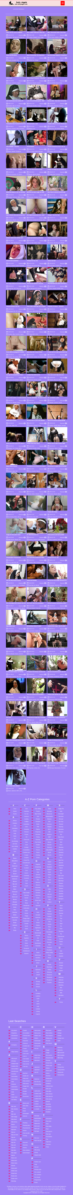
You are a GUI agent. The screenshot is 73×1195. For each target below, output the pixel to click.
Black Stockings (53, 356)
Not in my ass (37, 1140)
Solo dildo (48, 1091)
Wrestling (61, 995)
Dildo (34, 562)
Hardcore (14, 83)
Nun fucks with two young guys (35, 603)
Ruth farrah (49, 1043)
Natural (49, 864)
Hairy (55, 220)
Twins (61, 944)
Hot (13, 356)
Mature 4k (37, 1121)
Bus (15, 927)
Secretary (61, 816)
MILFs (20, 174)
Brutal (57, 83)
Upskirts (61, 956)
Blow (14, 334)
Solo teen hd (49, 1096)
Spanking (61, 865)
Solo (61, 857)
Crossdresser (26, 862)
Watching (61, 977)
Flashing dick (26, 1125)
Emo (26, 940)
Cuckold (26, 868)
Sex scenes (49, 1055)
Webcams (61, 982)
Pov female (37, 1177)
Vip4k (59, 1040)
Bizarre (15, 894)
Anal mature (14, 1079)
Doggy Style (52, 174)
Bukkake (15, 925)
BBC (9, 242)
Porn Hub (22, 149)
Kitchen (38, 984)
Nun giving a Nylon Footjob (34, 626)
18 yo (51, 288)
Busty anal (14, 1176)
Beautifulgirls (16, 379)
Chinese (26, 832)
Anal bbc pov (14, 1071)
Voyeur (61, 970)
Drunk (26, 926)
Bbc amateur (14, 1109)
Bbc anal (13, 1106)
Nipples (22, 334)
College (26, 847)
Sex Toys (61, 821)
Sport (61, 870)
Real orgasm (49, 1035)
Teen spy (48, 1134)
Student (61, 888)
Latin (38, 1001)
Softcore (61, 855)
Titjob (61, 923)
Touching (61, 931)
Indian (17, 745)
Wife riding (60, 1057)
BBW (19, 197)
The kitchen (49, 1136)
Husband (38, 945)
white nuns (9, 78)
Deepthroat (18, 151)
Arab (9, 630)
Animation (61, 37)
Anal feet (13, 1074)
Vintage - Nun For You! (54, 215)
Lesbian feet (37, 1096)
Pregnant (49, 947)
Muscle (49, 855)
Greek (37, 898)
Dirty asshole (26, 1081)
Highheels (38, 927)
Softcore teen (49, 1086)
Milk (49, 832)
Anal (51, 83)
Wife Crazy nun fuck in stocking (56, 649)
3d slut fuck (14, 1038)
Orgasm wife (37, 1155)
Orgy (17, 288)
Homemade (38, 933)
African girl (14, 1058)
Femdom (31, 745)
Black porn (14, 1160)
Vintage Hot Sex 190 (53, 557)
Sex (20, 288)
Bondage (64, 425)
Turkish (61, 939)
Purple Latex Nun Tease (33, 443)
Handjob (38, 915)
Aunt (15, 851)
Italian (13, 425)
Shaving (61, 826)
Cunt (26, 880)
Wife (61, 992)
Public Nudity (49, 952)
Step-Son (61, 860)
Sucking (61, 891)
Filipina (38, 829)
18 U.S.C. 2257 (38, 1191)
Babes (9, 151)
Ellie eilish (25, 1105)
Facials (38, 811)
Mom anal (37, 1126)
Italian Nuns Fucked (11, 466)
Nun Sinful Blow (10, 329)
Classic (18, 402)
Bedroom (10, 745)
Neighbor (49, 867)
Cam (26, 808)
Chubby (22, 197)
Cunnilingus (22, 585)
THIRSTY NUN (31, 649)
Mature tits (37, 1123)
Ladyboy (38, 996)
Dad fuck (25, 1073)
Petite (49, 934)
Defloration (26, 908)
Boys (40, 722)
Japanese (21, 767)
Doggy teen (26, 1086)
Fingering (60, 448)
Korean (38, 986)
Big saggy (14, 1152)
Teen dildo (48, 1126)
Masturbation (57, 767)
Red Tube (42, 765)
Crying (26, 865)
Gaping (38, 869)
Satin (61, 811)
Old (32, 242)
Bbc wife (13, 1114)
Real (37, 516)
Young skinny (61, 1069)
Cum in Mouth (23, 220)
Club (26, 842)
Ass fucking (57, 128)
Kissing (35, 379)
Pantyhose (49, 919)
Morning (49, 847)
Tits (61, 926)
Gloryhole (37, 887)
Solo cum (48, 1088)
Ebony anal (26, 1103)
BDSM (30, 60)
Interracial (37, 960)
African (10, 128)
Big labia (13, 1150)
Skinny (61, 839)
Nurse (49, 879)
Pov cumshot (37, 1174)
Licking (16, 356)
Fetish (37, 824)
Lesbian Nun (9, 694)
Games (61, 676)
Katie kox (36, 1079)
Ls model (36, 1109)
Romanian (49, 977)
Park (49, 921)
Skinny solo (49, 1065)
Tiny (61, 921)
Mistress (49, 834)
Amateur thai (14, 1066)
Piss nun (8, 717)
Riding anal (49, 1038)
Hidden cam (37, 1035)
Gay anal (25, 1142)
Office (49, 889)
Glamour (38, 882)
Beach (15, 873)
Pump (49, 955)
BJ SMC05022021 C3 (32, 534)
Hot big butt (37, 1046)
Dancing (26, 895)
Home (37, 930)
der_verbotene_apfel (53, 397)
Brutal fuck (14, 1173)
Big (55, 242)
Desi (15, 562)
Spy (61, 873)
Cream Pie (55, 516)
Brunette (31, 425)
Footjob (36, 630)
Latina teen (37, 1091)
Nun (18, 60)
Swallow (61, 893)
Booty (14, 907)
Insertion (38, 957)
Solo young (49, 1099)
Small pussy (49, 1078)
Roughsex (49, 980)
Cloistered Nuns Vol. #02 (12, 306)
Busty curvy (14, 1178)
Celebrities (26, 824)
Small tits (61, 850)
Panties (49, 916)
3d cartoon (14, 1030)
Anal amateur (14, 1068)
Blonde (21, 379)
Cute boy (25, 1066)
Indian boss (37, 1055)
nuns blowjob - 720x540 (12, 146)
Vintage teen (61, 1038)
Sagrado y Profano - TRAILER (56, 306)
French (38, 850)
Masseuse (49, 814)
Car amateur (26, 1033)
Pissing (49, 939)
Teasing (61, 913)
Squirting (61, 878)
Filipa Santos (14, 1051)
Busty (14, 930)
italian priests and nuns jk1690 (56, 534)
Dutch (26, 928)
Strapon (61, 883)
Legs (38, 1006)
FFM (38, 826)
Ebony (26, 935)
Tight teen (48, 1141)
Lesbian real (37, 1106)
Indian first (37, 1057)
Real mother (49, 1033)
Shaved (61, 824)
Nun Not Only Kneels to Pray (34, 169)
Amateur (10, 37)
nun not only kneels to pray (13, 580)
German (14, 676)
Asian (30, 493)
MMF (49, 837)
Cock (38, 37)
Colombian (13, 585)
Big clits (13, 1142)
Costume (21, 653)
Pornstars (63, 767)
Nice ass (36, 1138)
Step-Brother (15, 917)
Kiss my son (37, 1081)
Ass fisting (14, 1099)
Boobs (59, 356)
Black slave (14, 1163)
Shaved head (49, 1057)
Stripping (61, 886)
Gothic (9, 425)
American (56, 105)
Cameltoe (26, 811)
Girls (38, 699)
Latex (37, 998)
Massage (40, 151)
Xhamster (22, 35)
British (51, 653)
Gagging (38, 864)
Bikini (14, 889)
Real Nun (29, 512)
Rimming (49, 972)
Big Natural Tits (16, 37)
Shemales (61, 829)
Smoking (61, 852)
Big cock (22, 37)
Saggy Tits (61, 808)
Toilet (61, 928)
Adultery (57, 37)
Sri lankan (48, 1106)
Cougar (26, 855)
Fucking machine (40, 562)
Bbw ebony (14, 1122)
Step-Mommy (49, 839)
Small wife (48, 1081)
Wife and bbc (61, 1052)
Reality (49, 964)
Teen (61, 916)
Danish (26, 898)
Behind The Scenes (37, 220)
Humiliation (42, 699)
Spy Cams (61, 875)
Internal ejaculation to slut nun (35, 283)
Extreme (26, 953)
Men (49, 821)
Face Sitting (38, 808)
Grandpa (38, 892)
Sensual (61, 819)
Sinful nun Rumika (32, 580)
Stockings (60, 880)
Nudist (49, 874)
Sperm (61, 868)
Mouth (49, 852)
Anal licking (14, 1076)
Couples (39, 105)
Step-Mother (49, 850)
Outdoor (35, 242)
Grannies (38, 895)
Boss (44, 220)
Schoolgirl (61, 814)
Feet (51, 60)
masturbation (30, 146)
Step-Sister (61, 837)
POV (49, 945)
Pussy (49, 957)
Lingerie (19, 83)
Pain (49, 908)
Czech (26, 886)
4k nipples (14, 1045)
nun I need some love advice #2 (14, 101)
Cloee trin (25, 1040)
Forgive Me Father (52, 512)
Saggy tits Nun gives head (13, 534)
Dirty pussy (26, 1083)
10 (21, 9)
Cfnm (62, 288)
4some (15, 814)
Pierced (49, 937)
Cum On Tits (56, 722)
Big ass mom (14, 1134)
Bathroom (14, 866)
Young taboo (61, 1075)
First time (60, 516)
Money (49, 842)
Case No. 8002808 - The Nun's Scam (37, 397)
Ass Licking (31, 151)
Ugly (61, 951)
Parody (49, 924)
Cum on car (26, 1061)
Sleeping (61, 847)
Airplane (55, 471)
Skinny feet (49, 1070)
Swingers (61, 898)
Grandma (37, 890)
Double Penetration (20, 265)
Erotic (26, 943)
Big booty (13, 1140)
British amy (14, 1170)
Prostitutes (49, 950)
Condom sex (26, 852)
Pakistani (49, 914)
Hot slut (36, 1048)
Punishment (43, 356)
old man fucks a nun (32, 123)
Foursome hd (26, 1128)
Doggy (42, 37)
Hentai (38, 922)
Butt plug (13, 1181)
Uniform (61, 953)
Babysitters (17, 630)
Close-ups (62, 608)
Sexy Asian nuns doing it (13, 785)
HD (18, 174)
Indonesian (38, 955)
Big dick (13, 1147)
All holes (13, 1061)
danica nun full (51, 260)
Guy (38, 903)
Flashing (38, 839)
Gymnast (38, 905)
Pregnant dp (37, 1180)
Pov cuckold (37, 1172)
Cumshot (39, 83)
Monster (49, 844)
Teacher (61, 910)
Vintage (36, 60)
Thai (61, 918)
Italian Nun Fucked (11, 420)
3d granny (14, 1033)
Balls (15, 863)
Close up (25, 1043)
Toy (61, 934)
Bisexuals (14, 891)
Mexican (49, 824)
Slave (61, 844)
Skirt (61, 842)
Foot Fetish (55, 60)
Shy (61, 834)
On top (36, 1152)
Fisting (60, 83)
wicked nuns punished (12, 260)
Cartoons (26, 816)
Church (40, 197)
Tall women (49, 1118)
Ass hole (15, 843)
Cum (18, 220)
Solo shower (49, 1094)
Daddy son (26, 1076)
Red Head (49, 967)
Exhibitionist (26, 951)
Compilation (60, 197)
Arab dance (14, 1086)
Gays (38, 872)
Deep (26, 903)
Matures (31, 128)
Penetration (49, 932)
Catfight (26, 821)
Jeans (37, 972)
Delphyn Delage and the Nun (34, 329)
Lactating (38, 993)
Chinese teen (26, 1035)
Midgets (49, 826)
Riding (49, 969)
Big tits (9, 60)
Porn (20, 676)
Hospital (38, 935)
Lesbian (57, 265)
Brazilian (35, 105)
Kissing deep (37, 1084)
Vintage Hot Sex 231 (32, 260)
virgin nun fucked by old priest (35, 238)
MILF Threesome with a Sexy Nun (57, 32)
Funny (39, 425)
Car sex (26, 814)
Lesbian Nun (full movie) (33, 375)
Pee (16, 722)
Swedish (61, 896)
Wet (61, 987)
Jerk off (36, 1072)
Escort (18, 493)
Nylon (62, 60)
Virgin (39, 242)
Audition (15, 849)
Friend (38, 852)
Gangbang (54, 539)
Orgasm (49, 897)
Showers (61, 832)
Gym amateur (26, 1150)
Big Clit (9, 174)
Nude (49, 872)
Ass (53, 128)
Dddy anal (25, 1078)
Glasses (38, 885)
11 (23, 9)
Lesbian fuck (37, 1098)
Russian (49, 982)
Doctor (26, 913)
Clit (26, 837)
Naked (49, 861)
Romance (49, 974)
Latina (38, 1003)
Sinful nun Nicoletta (11, 55)
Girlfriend (38, 877)
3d (50, 37)
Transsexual (61, 936)
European (14, 60)
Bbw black (14, 1119)
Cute (26, 883)
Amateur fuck (14, 1063)
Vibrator (61, 963)
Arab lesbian (14, 1089)
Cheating (36, 197)
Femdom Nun (30, 740)
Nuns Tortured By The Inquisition (35, 55)
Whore (61, 990)
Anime (15, 831)
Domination (26, 921)
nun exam (50, 78)
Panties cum (37, 1161)
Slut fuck (48, 1076)
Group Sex (10, 288)
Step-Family (38, 814)
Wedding (61, 985)
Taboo (61, 905)
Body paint (14, 1168)
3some (52, 37)
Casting (26, 819)
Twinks (61, 941)
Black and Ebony (20, 128)
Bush (58, 608)
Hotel (37, 940)
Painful (49, 911)
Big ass (30, 174)
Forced (38, 847)
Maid (49, 808)
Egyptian (26, 938)
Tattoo (61, 908)
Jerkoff (60, 402)
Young (61, 1002)
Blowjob (35, 37)
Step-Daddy (26, 892)
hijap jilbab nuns (10, 626)
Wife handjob (61, 1055)
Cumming (26, 875)
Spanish (61, 862)
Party (49, 926)
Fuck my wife (26, 1133)
